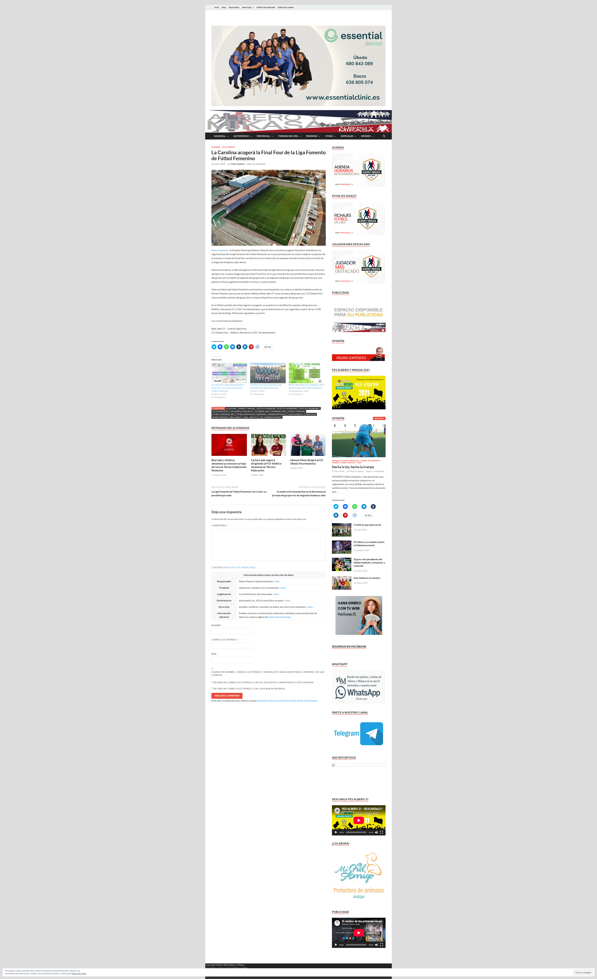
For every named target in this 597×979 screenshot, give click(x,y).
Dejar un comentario (256, 164)
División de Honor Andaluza (345, 461)
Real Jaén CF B (251, 417)
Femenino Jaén (278, 411)
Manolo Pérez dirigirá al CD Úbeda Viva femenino (306, 461)
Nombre (217, 625)
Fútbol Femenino (296, 411)
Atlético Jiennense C (309, 408)
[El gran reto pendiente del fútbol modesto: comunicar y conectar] (341, 559)
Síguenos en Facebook (349, 646)
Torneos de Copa (288, 136)
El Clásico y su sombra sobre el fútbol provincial (369, 543)
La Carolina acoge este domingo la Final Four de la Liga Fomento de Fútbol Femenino (227, 387)
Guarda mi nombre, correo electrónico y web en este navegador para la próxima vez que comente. (268, 673)
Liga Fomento (228, 147)
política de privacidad (241, 567)
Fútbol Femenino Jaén (223, 414)
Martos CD (310, 414)
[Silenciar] (376, 832)
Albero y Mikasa (246, 408)
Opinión (366, 136)
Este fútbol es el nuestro (367, 577)
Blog (224, 7)
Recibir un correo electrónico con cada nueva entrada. (250, 688)
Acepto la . (235, 567)
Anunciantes (234, 7)
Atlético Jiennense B (287, 408)
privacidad (233, 968)
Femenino (311, 136)
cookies (244, 968)
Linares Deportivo (277, 414)
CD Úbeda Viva (262, 411)
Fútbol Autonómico (370, 461)
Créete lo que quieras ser (368, 524)
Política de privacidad (266, 7)
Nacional (220, 136)
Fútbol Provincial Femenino (251, 414)
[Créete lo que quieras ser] (341, 524)
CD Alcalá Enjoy (220, 411)
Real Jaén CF (236, 417)
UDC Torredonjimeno (271, 417)
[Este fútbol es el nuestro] (341, 578)
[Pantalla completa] (381, 832)
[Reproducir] (336, 832)
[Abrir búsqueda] (384, 136)
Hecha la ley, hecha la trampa (353, 467)
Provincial (263, 136)
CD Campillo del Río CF (242, 411)
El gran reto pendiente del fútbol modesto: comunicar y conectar (369, 562)
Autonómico (241, 136)
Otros (329, 136)
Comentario (219, 525)
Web (213, 654)
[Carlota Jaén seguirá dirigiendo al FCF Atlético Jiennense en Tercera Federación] (268, 445)
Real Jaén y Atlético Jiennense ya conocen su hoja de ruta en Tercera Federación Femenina (229, 465)
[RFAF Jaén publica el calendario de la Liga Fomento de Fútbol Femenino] (306, 373)
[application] (359, 820)
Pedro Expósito (238, 164)
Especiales (347, 136)
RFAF (360, 463)
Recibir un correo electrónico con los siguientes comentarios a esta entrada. (264, 682)
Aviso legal (246, 7)
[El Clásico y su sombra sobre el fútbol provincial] (341, 542)
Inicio (216, 7)
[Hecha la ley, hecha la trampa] (359, 425)
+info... (276, 581)
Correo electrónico (225, 639)
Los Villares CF (296, 414)
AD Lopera (231, 408)
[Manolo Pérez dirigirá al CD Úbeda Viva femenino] (308, 445)
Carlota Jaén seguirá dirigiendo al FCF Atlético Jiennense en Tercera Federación (266, 465)
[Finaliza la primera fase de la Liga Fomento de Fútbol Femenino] (268, 373)
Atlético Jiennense (266, 408)
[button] (298, 66)
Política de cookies (286, 7)
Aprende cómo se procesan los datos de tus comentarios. (288, 700)
